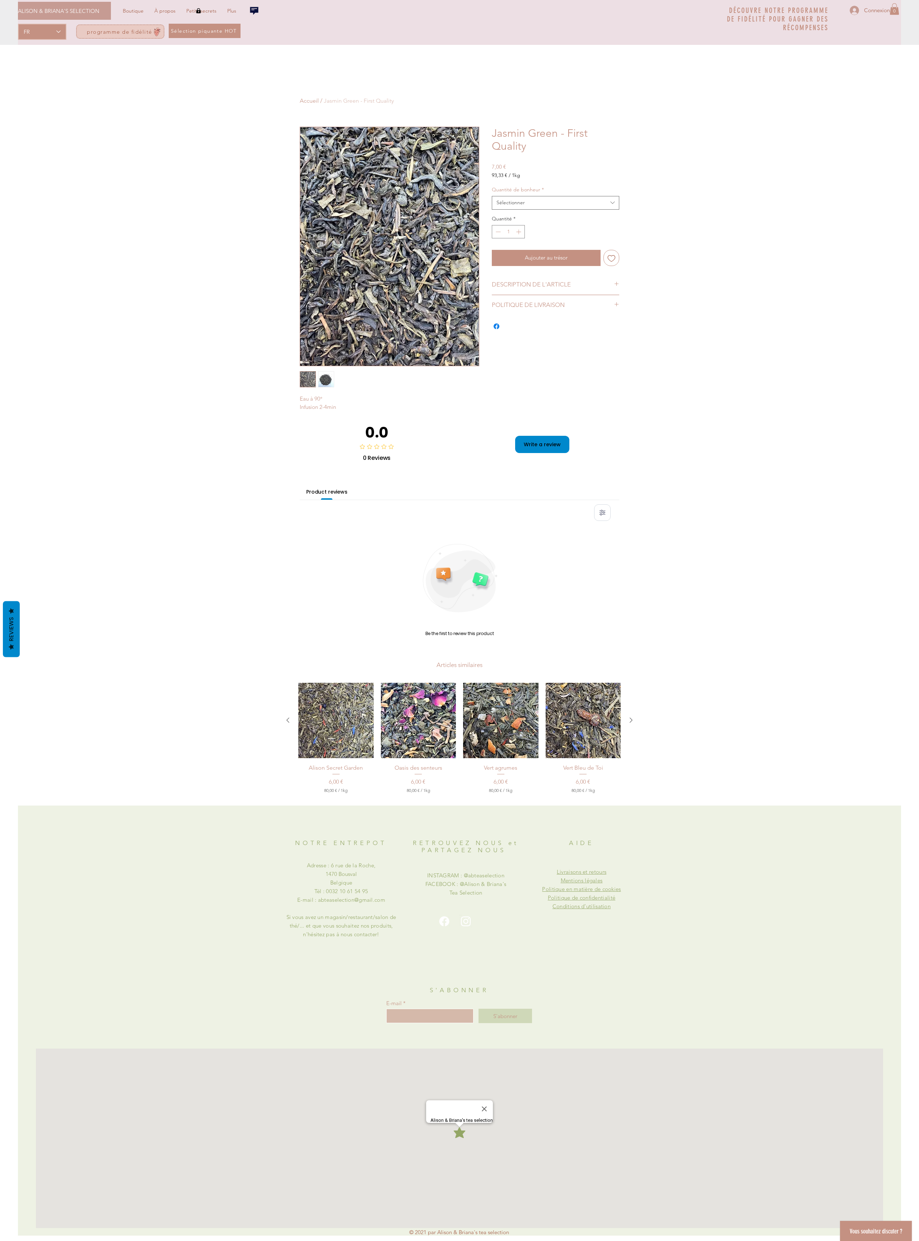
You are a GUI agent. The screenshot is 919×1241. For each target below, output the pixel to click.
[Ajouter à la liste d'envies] (611, 258)
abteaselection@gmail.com (351, 899)
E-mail (394, 1003)
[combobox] (555, 203)
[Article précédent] (288, 720)
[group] (459, 738)
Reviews (11, 629)
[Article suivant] (631, 720)
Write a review (542, 444)
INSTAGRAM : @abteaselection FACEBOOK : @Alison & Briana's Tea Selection (466, 884)
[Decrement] (497, 231)
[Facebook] (444, 921)
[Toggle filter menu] (602, 512)
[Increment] (519, 231)
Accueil (309, 100)
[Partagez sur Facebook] (496, 326)
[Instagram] (465, 921)
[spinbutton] (508, 231)
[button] (894, 9)
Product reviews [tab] (326, 491)
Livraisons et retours (581, 871)
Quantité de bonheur (518, 189)
